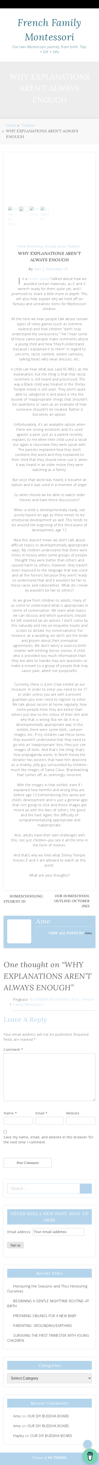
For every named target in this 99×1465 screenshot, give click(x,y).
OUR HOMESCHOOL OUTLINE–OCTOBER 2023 (72, 901)
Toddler (74, 246)
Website (73, 1113)
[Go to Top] (87, 1444)
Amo (88, 933)
